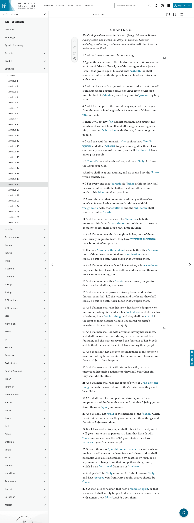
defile (107, 95)
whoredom (110, 130)
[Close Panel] (44, 14)
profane (144, 95)
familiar (149, 142)
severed (99, 478)
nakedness (117, 223)
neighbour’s (91, 208)
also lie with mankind (111, 250)
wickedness (150, 265)
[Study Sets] (168, 14)
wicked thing (113, 316)
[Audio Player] (183, 512)
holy (141, 161)
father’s (130, 219)
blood (101, 192)
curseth (116, 184)
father (130, 184)
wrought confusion (143, 239)
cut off (149, 316)
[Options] (188, 14)
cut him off (143, 150)
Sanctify (93, 161)
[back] (3, 14)
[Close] (74, 40)
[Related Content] (181, 14)
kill (86, 115)
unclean (134, 467)
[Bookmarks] (175, 14)
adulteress (141, 208)
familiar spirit (139, 489)
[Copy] (74, 53)
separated (89, 442)
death (107, 212)
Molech (136, 71)
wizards (110, 146)
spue (104, 407)
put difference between (123, 449)
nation (147, 414)
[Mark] (74, 47)
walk (111, 414)
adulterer (117, 208)
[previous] (53, 265)
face (111, 122)
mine (87, 482)
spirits (87, 146)
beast (119, 281)
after (123, 142)
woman (153, 250)
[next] (190, 265)
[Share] (74, 58)
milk (86, 438)
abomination (132, 254)
